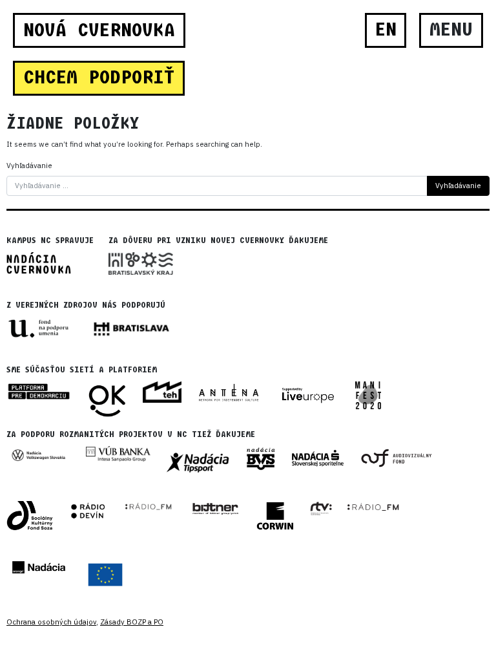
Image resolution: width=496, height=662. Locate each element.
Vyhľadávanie (29, 165)
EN (386, 29)
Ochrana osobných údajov (51, 621)
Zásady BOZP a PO (131, 621)
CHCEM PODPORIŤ (98, 77)
